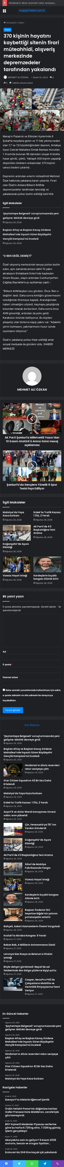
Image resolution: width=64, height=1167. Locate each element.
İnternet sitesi (10, 677)
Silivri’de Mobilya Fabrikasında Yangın (38, 866)
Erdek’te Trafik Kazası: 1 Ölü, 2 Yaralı (47, 514)
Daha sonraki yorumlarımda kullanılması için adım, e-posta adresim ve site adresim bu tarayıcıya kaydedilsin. (32, 695)
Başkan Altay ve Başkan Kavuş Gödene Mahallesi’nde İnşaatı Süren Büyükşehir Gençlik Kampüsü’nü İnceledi (27, 234)
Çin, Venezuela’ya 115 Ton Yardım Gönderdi (40, 826)
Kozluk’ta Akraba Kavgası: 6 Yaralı (25, 935)
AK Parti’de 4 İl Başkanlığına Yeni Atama (44, 530)
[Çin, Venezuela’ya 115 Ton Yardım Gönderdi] (13, 829)
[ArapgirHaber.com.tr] (32, 10)
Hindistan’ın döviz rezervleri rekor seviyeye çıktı (34, 3)
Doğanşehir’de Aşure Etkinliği (16, 545)
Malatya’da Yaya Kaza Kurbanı (13, 514)
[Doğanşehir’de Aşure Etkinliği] (17, 533)
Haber (21, 22)
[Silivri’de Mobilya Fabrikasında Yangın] (13, 869)
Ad (5, 651)
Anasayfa (11, 22)
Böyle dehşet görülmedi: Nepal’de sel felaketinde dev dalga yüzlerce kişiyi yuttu (30, 968)
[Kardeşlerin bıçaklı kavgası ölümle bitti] (47, 564)
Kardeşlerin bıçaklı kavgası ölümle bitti (45, 577)
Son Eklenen (32, 725)
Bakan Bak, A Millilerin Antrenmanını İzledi (29, 944)
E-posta (8, 664)
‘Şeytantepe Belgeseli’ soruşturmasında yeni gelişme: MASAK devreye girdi (32, 737)
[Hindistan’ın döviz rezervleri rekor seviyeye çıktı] (13, 770)
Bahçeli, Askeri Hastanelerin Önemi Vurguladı (32, 926)
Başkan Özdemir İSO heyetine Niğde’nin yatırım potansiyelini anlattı (41, 913)
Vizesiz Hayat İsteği (15, 575)
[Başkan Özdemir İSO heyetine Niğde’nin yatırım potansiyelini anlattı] (13, 914)
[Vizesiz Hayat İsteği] (17, 564)
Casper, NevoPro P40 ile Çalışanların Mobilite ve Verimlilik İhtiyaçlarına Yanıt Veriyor (42, 985)
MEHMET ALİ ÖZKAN (18, 77)
